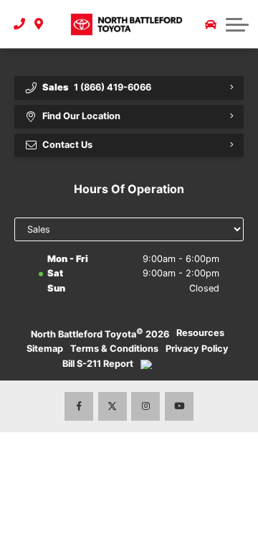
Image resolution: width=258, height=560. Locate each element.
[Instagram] (145, 406)
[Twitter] (112, 406)
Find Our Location (81, 116)
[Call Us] (19, 24)
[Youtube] (179, 406)
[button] (237, 24)
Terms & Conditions (114, 348)
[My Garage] (210, 24)
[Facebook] (78, 406)
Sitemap (45, 348)
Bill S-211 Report (97, 363)
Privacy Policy (197, 348)
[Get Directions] (39, 24)
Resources (200, 332)
